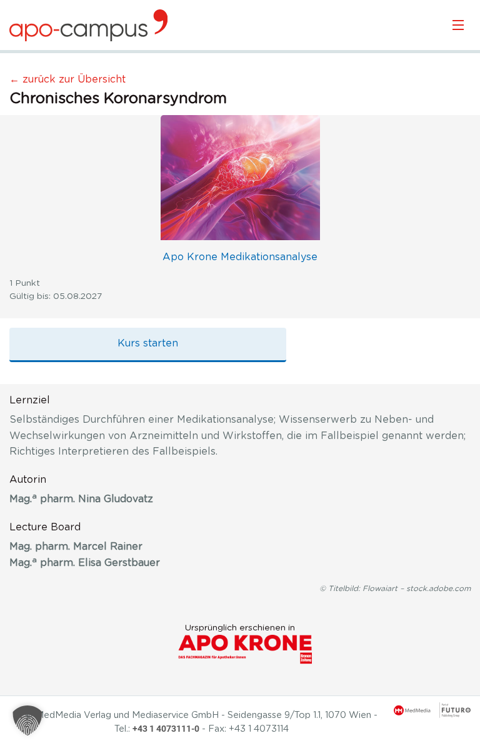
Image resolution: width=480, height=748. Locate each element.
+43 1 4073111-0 (165, 729)
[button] (27, 720)
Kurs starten (148, 343)
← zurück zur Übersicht (67, 79)
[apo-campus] (88, 25)
